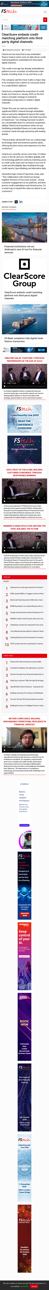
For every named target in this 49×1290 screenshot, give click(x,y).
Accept (34, 1286)
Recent (6, 581)
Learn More (24, 1286)
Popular (7, 577)
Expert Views (8, 656)
